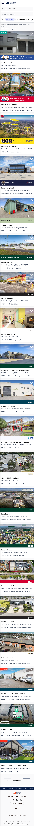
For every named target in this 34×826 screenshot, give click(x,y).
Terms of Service (22, 824)
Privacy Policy (11, 824)
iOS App (23, 796)
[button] (2, 43)
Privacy (11, 815)
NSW (13, 788)
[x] (21, 800)
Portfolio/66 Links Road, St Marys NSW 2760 (16, 588)
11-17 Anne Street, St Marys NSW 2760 (14, 373)
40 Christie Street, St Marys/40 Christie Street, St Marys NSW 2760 (17, 107)
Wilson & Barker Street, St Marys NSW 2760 (16, 149)
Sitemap (24, 815)
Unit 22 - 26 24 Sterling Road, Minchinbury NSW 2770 (17, 732)
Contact (10, 796)
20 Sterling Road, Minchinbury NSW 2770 (15, 190)
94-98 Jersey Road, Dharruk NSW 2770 (15, 265)
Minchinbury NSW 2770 (9, 65)
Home (3, 788)
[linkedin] (17, 800)
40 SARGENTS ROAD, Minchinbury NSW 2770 (17, 624)
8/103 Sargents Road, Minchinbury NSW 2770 (16, 768)
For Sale (9, 788)
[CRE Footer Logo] (17, 793)
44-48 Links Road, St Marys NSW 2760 (14, 516)
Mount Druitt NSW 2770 (9, 337)
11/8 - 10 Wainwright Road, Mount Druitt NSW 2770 (17, 409)
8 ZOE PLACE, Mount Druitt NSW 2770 (14, 301)
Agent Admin (18, 803)
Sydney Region (20, 788)
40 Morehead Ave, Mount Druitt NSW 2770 (16, 552)
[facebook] (13, 800)
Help (17, 796)
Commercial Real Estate (11, 3)
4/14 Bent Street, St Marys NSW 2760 (14, 228)
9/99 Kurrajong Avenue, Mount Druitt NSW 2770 (17, 696)
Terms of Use (17, 815)
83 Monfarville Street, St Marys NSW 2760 (16, 445)
